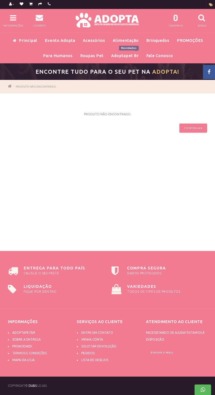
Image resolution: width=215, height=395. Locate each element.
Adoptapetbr (23, 332)
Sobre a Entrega (26, 339)
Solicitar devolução (98, 346)
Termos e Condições (29, 353)
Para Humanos (58, 55)
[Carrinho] (31, 4)
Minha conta (92, 339)
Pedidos (88, 353)
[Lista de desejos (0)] (21, 4)
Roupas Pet (92, 55)
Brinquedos (157, 40)
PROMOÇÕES (190, 40)
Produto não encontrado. (36, 86)
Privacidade (22, 346)
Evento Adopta (60, 40)
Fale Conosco (159, 55)
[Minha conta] (11, 4)
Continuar (193, 128)
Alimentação (126, 40)
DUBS (33, 385)
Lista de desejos (94, 360)
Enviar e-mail (162, 352)
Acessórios (94, 40)
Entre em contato (97, 332)
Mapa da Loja (23, 360)
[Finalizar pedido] (40, 4)
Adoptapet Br (125, 53)
